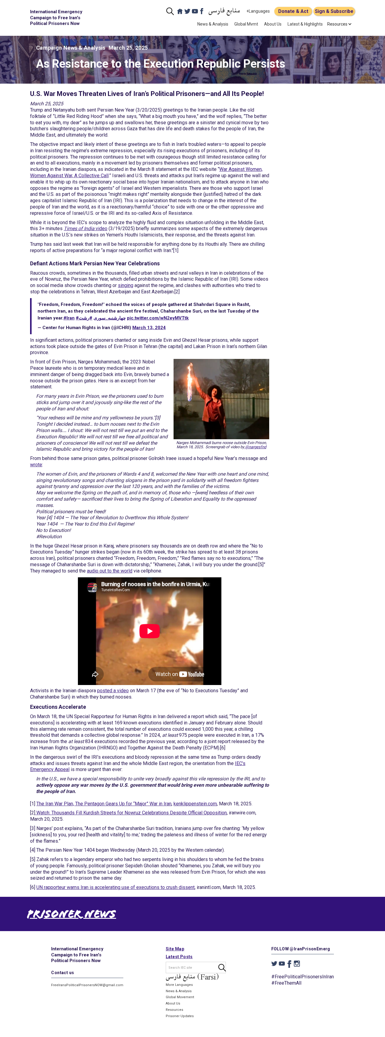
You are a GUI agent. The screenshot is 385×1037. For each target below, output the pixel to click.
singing (125, 285)
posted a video (113, 690)
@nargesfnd (255, 447)
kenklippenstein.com (195, 804)
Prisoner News (71, 915)
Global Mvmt (246, 24)
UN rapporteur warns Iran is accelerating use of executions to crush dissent (115, 887)
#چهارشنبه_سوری (101, 318)
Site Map (175, 948)
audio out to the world (109, 571)
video (85, 228)
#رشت (85, 318)
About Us (273, 24)
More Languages (179, 985)
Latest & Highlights (305, 24)
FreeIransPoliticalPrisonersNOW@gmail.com (87, 985)
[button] (337, 24)
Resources (174, 1010)
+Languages (258, 11)
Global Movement (180, 997)
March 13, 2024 (149, 327)
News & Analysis (212, 24)
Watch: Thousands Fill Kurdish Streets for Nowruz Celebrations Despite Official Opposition (131, 813)
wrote (36, 465)
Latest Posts (179, 956)
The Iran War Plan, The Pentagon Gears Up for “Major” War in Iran (103, 804)
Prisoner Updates (180, 1016)
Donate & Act (293, 11)
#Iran (69, 318)
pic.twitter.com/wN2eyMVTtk (158, 318)
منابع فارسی (224, 11)
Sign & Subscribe (334, 11)
